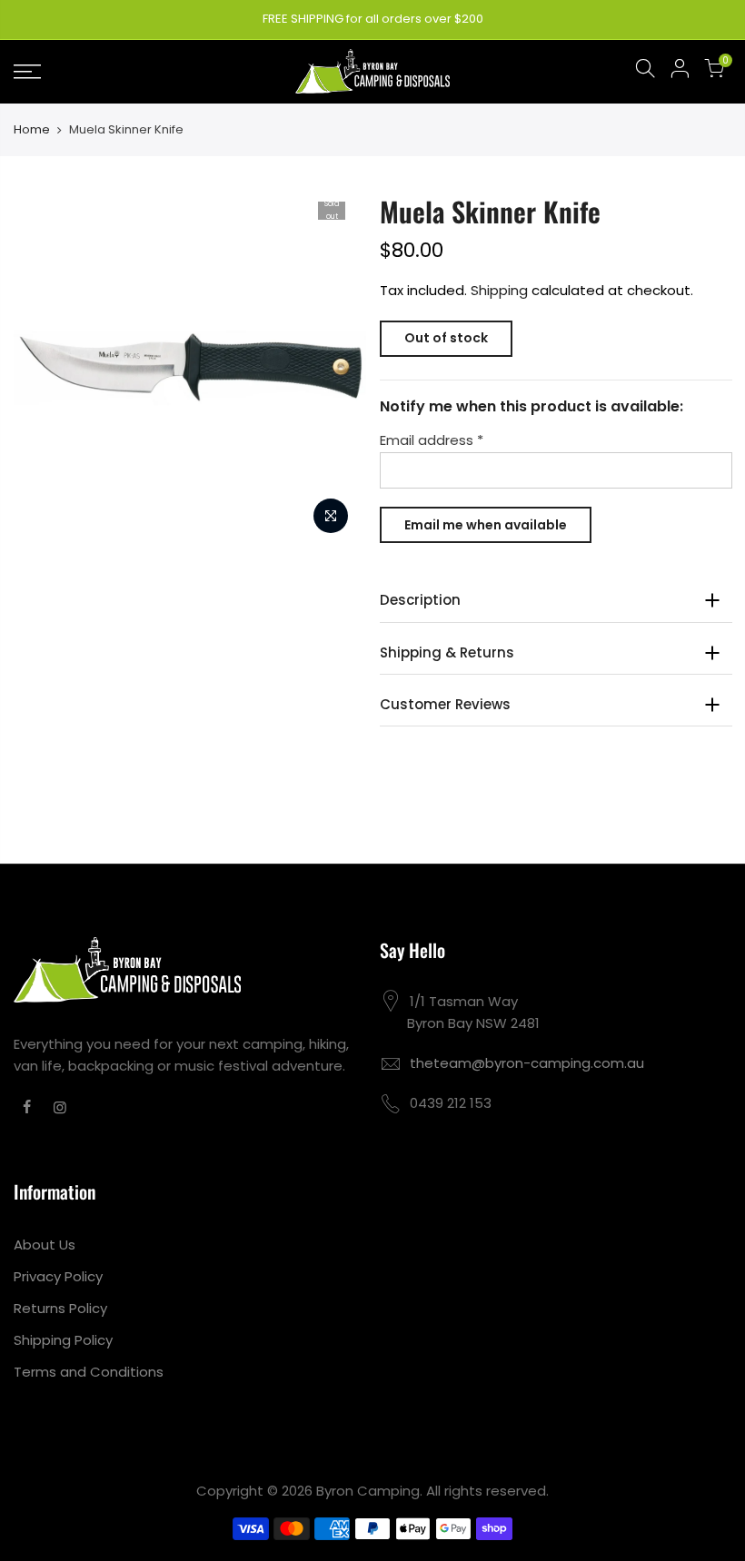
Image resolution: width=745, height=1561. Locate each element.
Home (32, 130)
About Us (44, 1244)
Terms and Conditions (89, 1371)
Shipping (499, 290)
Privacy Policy (58, 1276)
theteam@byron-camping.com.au (527, 1062)
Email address (431, 440)
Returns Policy (60, 1308)
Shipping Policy (63, 1339)
